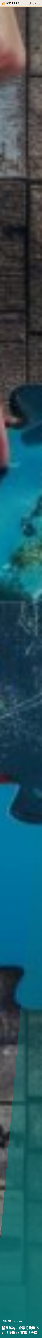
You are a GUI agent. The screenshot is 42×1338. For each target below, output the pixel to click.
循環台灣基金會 (12, 3)
